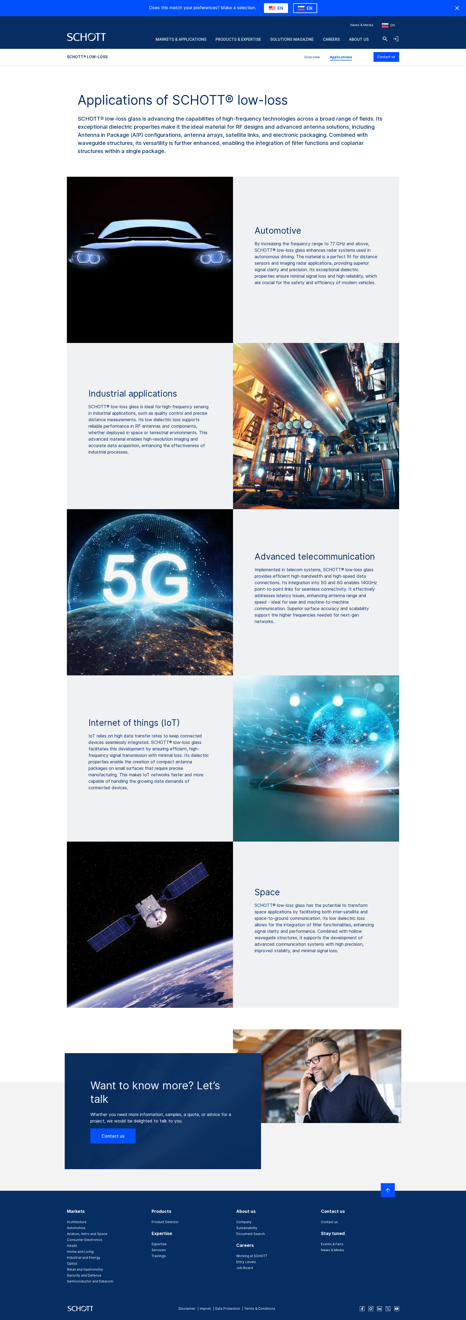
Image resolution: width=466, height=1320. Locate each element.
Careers (331, 39)
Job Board (244, 1268)
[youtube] (396, 1308)
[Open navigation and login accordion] (396, 39)
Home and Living (80, 1252)
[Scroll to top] (388, 1190)
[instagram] (370, 1308)
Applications (341, 57)
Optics (72, 1263)
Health (72, 1246)
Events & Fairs (332, 1244)
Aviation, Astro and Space (87, 1234)
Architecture (77, 1222)
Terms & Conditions (259, 1309)
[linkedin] (379, 1308)
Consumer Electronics (84, 1240)
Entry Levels (246, 1262)
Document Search (250, 1234)
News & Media (361, 25)
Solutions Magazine (292, 39)
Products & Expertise (238, 39)
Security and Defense (84, 1275)
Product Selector (165, 1222)
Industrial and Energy (83, 1258)
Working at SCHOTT (251, 1256)
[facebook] (362, 1308)
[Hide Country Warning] (457, 8)
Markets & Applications (181, 39)
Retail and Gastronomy (85, 1269)
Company (244, 1222)
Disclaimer (187, 1309)
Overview (312, 57)
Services (159, 1250)
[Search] (385, 39)
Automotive (76, 1228)
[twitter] (388, 1308)
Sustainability (246, 1228)
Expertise (159, 1244)
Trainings (159, 1256)
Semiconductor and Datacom (90, 1281)
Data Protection (227, 1309)
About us (359, 39)
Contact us (386, 57)
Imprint (205, 1309)
